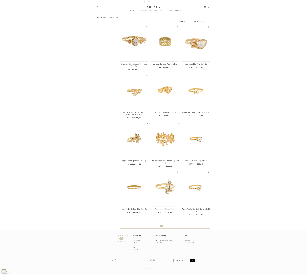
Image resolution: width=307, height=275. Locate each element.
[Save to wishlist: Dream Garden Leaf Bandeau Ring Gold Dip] (177, 123)
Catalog (169, 10)
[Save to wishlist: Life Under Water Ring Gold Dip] (177, 75)
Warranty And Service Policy (164, 240)
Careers (135, 244)
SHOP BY (111, 17)
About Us (178, 10)
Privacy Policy (137, 240)
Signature (153, 10)
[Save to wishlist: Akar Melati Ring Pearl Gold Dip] (208, 27)
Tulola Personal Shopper (163, 237)
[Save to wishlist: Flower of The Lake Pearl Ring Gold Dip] (208, 75)
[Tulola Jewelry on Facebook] (116, 260)
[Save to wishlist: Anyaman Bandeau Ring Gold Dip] (177, 27)
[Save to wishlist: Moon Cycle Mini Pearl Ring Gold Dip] (146, 172)
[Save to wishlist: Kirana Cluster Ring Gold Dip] (177, 172)
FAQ (134, 247)
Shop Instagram (132, 10)
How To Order (189, 237)
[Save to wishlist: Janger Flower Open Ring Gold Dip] (146, 123)
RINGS (117, 17)
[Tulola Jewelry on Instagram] (112, 260)
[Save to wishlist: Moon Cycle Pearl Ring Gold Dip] (208, 123)
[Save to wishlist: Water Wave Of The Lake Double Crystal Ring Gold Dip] (146, 75)
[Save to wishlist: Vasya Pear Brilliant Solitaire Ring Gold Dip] (208, 172)
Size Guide (135, 242)
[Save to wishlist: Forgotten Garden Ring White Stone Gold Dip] (146, 27)
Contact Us (159, 242)
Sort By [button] (193, 21)
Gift (161, 10)
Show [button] (181, 21)
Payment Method (189, 242)
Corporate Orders (190, 240)
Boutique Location (138, 237)
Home (98, 17)
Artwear (143, 10)
